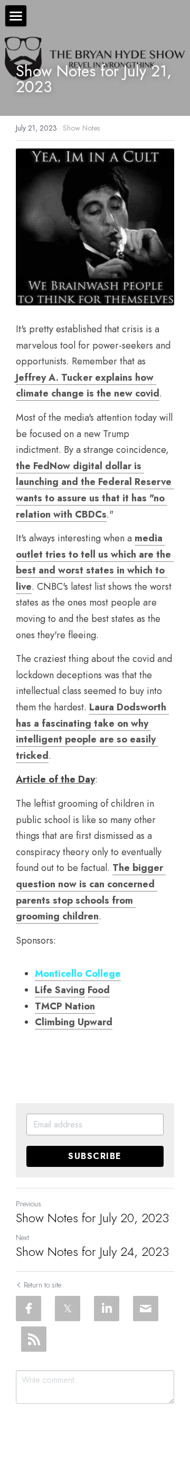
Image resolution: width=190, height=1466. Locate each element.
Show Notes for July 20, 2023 (92, 1218)
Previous (28, 1203)
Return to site (42, 1285)
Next (22, 1237)
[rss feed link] (33, 1339)
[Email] (145, 1308)
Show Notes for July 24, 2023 (92, 1252)
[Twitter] (67, 1308)
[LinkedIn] (106, 1308)
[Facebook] (28, 1308)
